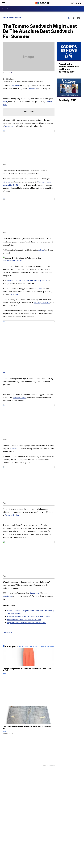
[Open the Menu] (3, 3)
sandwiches (32, 88)
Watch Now (76, 3)
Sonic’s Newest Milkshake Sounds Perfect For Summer (28, 616)
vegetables (9, 126)
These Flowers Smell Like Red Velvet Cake (24, 619)
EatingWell (37, 288)
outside (41, 249)
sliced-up (6, 181)
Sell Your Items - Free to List (28, 646)
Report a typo (8, 632)
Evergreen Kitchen (12, 515)
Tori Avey (13, 448)
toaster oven (13, 294)
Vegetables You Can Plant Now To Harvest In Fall (26, 622)
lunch (5, 101)
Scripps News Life (12, 18)
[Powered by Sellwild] (51, 765)
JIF (4, 372)
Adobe (11, 73)
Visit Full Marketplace (47, 646)
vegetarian (16, 85)
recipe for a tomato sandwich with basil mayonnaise (27, 280)
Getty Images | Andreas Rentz (13, 260)
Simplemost (34, 593)
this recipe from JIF (42, 302)
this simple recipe (19, 397)
